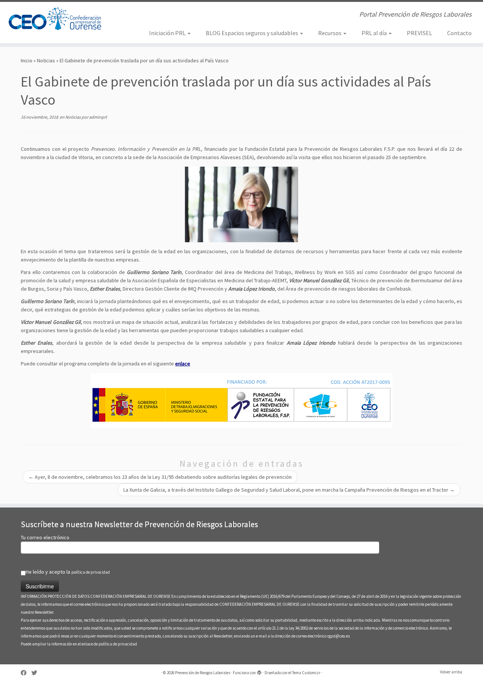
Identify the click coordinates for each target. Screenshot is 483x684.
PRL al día (374, 33)
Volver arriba (451, 672)
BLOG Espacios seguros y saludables (252, 33)
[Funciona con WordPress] (259, 671)
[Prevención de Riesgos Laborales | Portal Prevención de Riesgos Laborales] (55, 19)
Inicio (26, 60)
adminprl (98, 117)
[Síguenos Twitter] (36, 673)
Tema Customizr (306, 672)
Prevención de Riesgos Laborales (202, 672)
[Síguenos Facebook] (26, 673)
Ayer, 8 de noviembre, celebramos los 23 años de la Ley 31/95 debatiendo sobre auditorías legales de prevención (160, 477)
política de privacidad (90, 572)
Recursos (330, 33)
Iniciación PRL (168, 33)
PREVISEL (419, 33)
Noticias (46, 60)
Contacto (459, 33)
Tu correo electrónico (45, 537)
